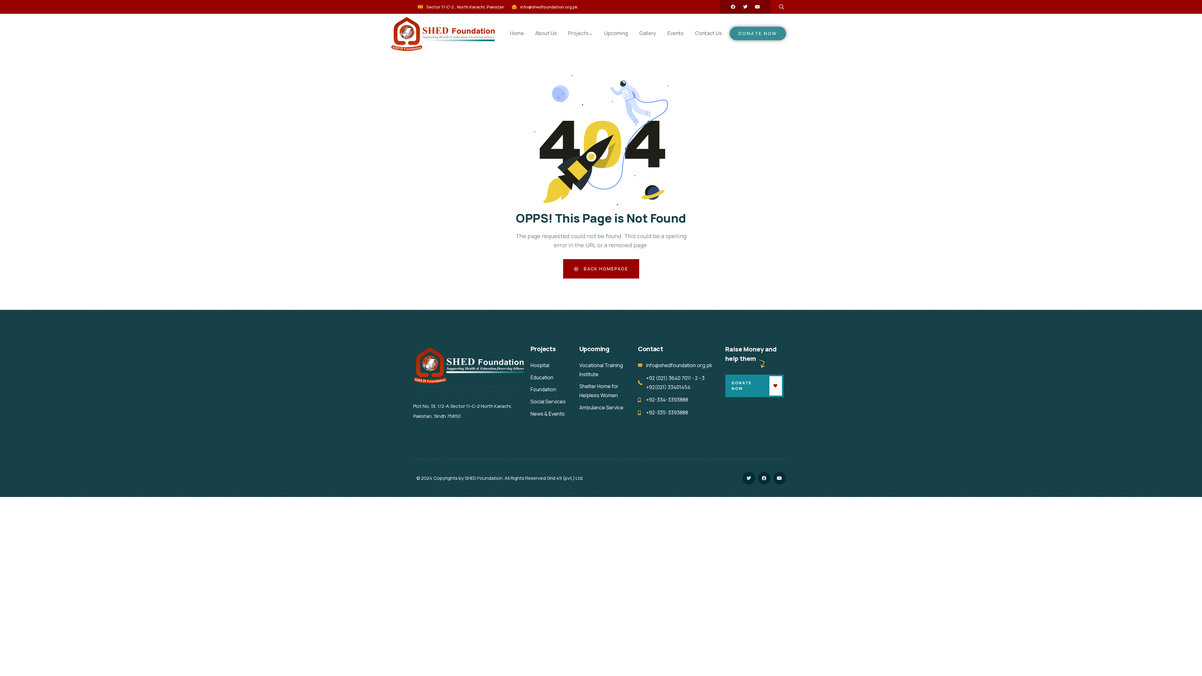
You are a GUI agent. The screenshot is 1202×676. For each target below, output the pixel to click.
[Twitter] (745, 7)
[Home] (443, 34)
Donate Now (742, 385)
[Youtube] (757, 7)
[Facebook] (733, 7)
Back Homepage (605, 269)
